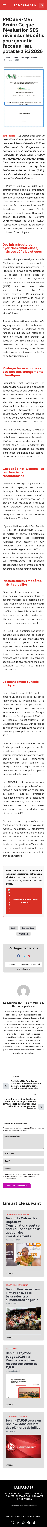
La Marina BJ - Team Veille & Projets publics (23, 1004)
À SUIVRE (10, 1496)
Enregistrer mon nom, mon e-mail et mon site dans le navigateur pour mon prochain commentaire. (22, 1176)
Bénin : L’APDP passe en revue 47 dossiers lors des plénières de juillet (23, 1424)
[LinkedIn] (18, 1522)
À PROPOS (8, 1517)
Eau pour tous (28, 928)
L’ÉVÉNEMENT (10, 1493)
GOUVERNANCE (23, 1214)
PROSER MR (23, 934)
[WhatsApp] (23, 1522)
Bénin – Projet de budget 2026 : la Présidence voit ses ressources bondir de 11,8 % (22, 1360)
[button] (4, 5)
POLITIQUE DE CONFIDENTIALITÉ (29, 1517)
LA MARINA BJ (23, 5)
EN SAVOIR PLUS (11, 1214)
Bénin (13, 928)
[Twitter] (12, 1522)
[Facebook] (28, 1522)
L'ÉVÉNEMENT (23, 1285)
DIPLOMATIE (37, 1496)
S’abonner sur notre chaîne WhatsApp (25, 901)
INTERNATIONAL (24, 1499)
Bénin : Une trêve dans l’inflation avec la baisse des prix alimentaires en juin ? (23, 1294)
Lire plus (9, 1274)
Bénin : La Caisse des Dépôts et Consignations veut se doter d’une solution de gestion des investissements (23, 1227)
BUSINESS (38, 1493)
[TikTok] (34, 1522)
